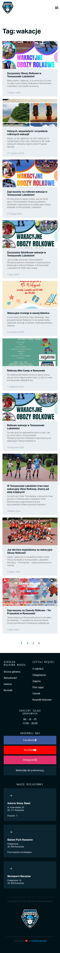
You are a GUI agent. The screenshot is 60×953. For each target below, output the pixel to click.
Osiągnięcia (39, 675)
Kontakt (8, 690)
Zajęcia (36, 681)
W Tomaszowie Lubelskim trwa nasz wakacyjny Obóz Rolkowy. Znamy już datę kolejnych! (28, 489)
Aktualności (10, 678)
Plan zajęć (38, 687)
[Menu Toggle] (56, 8)
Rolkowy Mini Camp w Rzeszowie (26, 370)
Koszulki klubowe (42, 700)
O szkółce (37, 669)
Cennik (36, 693)
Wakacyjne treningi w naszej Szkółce (28, 313)
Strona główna (12, 672)
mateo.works (38, 941)
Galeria (8, 684)
